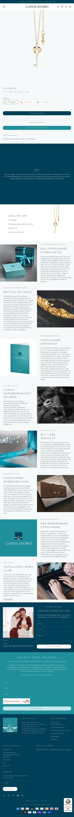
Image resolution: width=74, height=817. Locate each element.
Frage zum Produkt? (37, 122)
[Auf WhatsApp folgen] (22, 795)
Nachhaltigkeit (55, 736)
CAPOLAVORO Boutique (58, 727)
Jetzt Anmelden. (8, 599)
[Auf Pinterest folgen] (13, 795)
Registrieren (37, 708)
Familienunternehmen (57, 733)
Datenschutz (6, 760)
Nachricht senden (54, 646)
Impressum (6, 766)
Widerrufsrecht (7, 749)
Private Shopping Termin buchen (60, 730)
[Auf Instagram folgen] (8, 795)
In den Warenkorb (37, 113)
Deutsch (44, 800)
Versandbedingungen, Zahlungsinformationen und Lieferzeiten (11, 754)
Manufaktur (54, 739)
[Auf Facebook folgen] (4, 795)
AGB (4, 763)
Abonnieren (10, 789)
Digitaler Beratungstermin (37, 128)
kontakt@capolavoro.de (18, 646)
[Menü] (71, 799)
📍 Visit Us (68, 749)
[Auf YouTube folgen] (18, 795)
